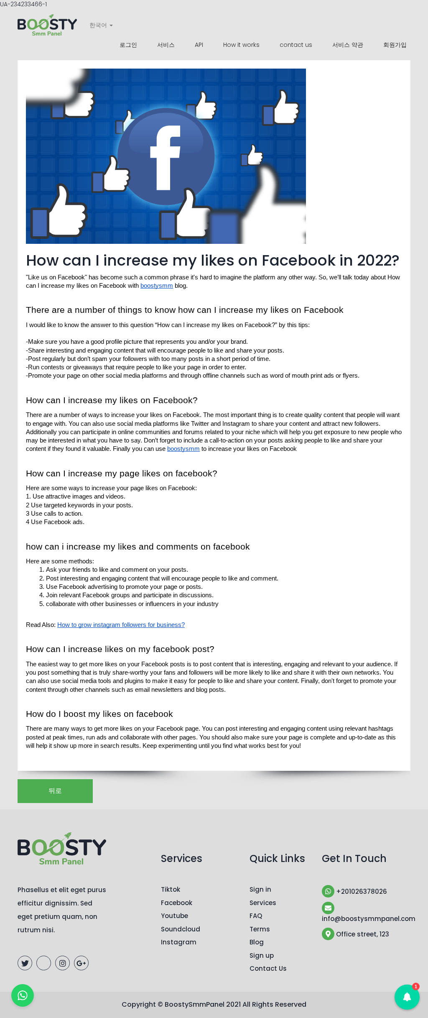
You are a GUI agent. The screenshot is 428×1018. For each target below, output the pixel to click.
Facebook (176, 902)
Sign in (260, 889)
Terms (260, 929)
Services (263, 902)
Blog (257, 942)
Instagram (178, 942)
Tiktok (170, 889)
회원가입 (395, 45)
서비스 (166, 45)
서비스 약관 (347, 45)
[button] (407, 997)
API (199, 45)
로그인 (128, 45)
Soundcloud (180, 929)
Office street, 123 (361, 934)
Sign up (262, 955)
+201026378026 (360, 891)
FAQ (256, 915)
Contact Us (268, 968)
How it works (241, 45)
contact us (296, 45)
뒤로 (55, 790)
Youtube (174, 915)
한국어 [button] (99, 25)
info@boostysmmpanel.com (366, 918)
